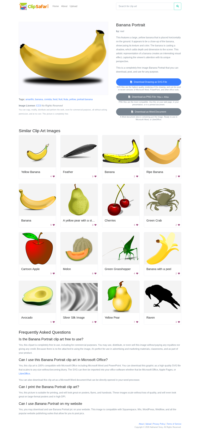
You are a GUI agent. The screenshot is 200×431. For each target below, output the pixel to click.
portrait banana (85, 99)
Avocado (27, 317)
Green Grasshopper (118, 269)
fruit (60, 99)
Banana (110, 172)
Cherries (110, 220)
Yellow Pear (112, 317)
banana (39, 99)
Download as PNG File (149, 97)
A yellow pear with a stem (79, 220)
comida (48, 99)
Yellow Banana (30, 172)
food (55, 99)
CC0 (38, 105)
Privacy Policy (159, 424)
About (64, 6)
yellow (72, 99)
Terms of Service (174, 424)
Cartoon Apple (30, 269)
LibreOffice (24, 373)
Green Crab (154, 220)
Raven (150, 317)
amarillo (29, 99)
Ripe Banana (154, 172)
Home (56, 6)
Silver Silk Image (74, 317)
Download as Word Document (149, 112)
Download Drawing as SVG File (149, 82)
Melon (67, 269)
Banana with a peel (158, 269)
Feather (68, 172)
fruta (66, 99)
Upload (73, 6)
